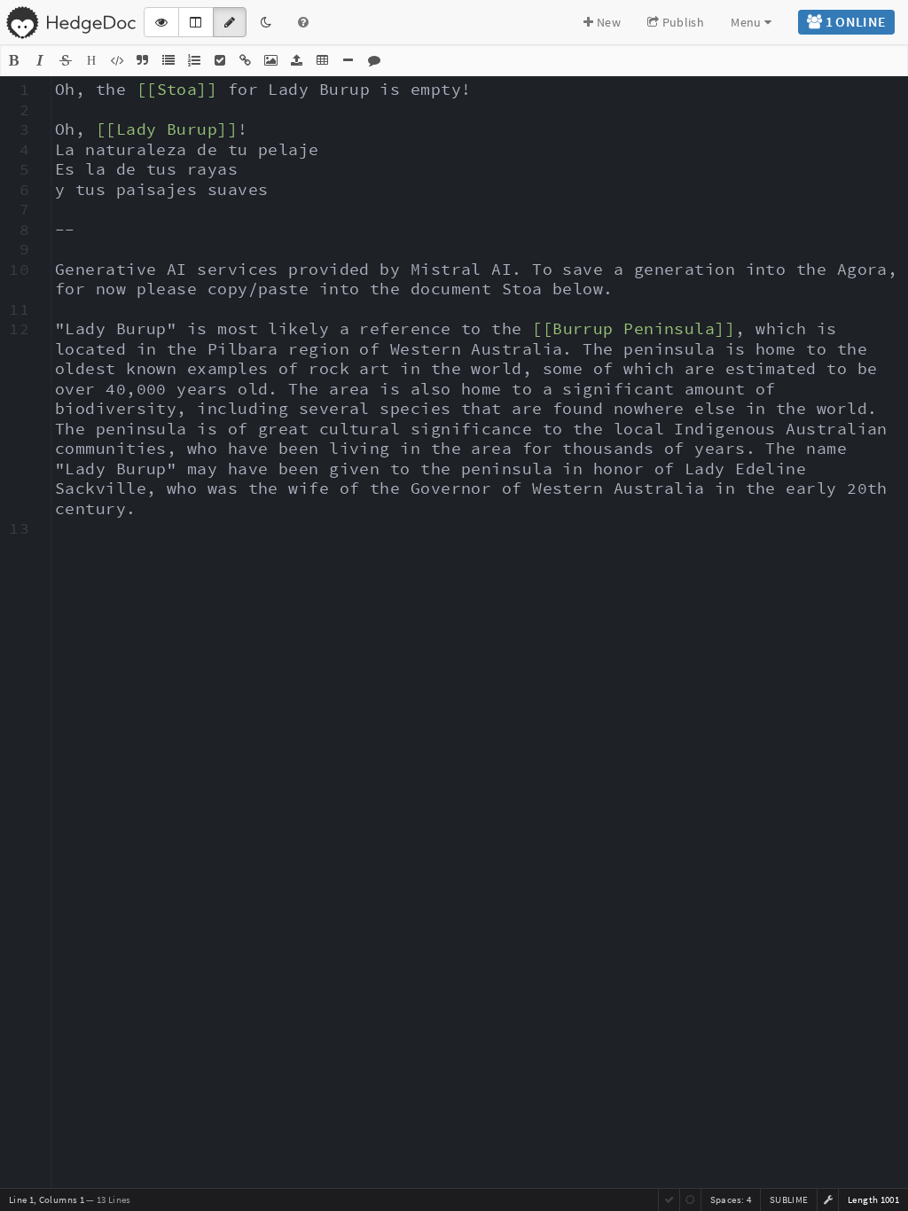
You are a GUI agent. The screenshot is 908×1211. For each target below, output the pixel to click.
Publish (681, 22)
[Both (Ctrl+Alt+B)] (195, 22)
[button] (14, 60)
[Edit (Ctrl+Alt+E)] (230, 22)
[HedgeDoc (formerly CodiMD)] (70, 22)
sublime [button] (789, 1199)
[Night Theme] (266, 22)
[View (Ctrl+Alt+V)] (161, 22)
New (607, 22)
